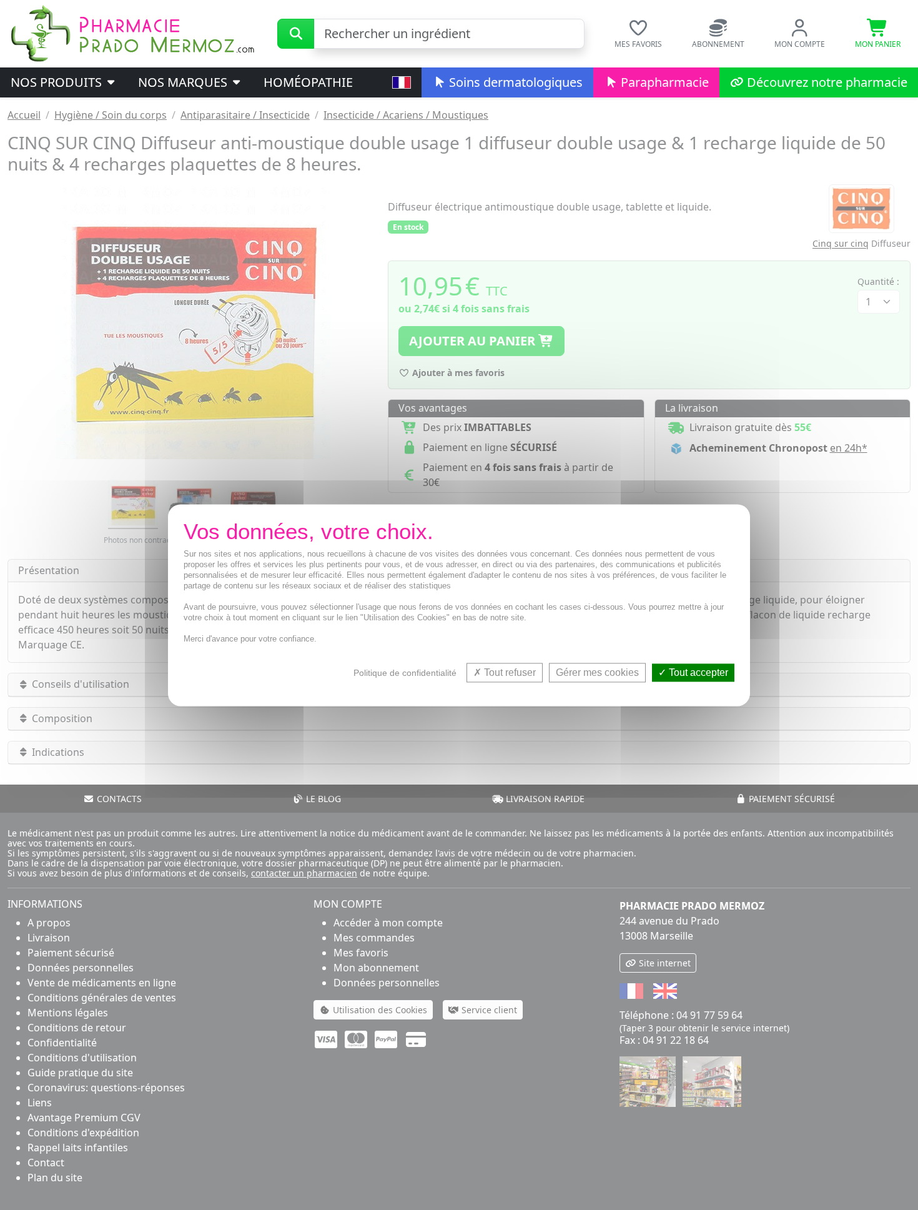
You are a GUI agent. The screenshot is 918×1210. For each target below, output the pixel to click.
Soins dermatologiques (514, 82)
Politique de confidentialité (405, 673)
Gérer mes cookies (597, 672)
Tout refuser (508, 672)
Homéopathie (308, 82)
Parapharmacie (663, 82)
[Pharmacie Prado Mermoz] (132, 32)
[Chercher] (295, 34)
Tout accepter (697, 672)
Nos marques (184, 82)
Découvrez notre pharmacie (825, 82)
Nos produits (58, 82)
